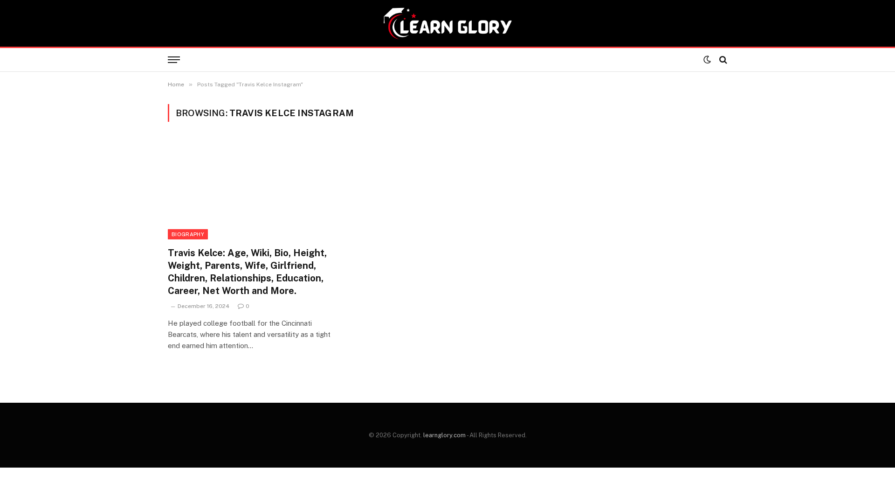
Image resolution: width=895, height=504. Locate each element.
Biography (188, 234)
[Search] (722, 59)
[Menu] (174, 59)
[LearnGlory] (447, 23)
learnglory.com (444, 435)
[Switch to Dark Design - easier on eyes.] (707, 60)
